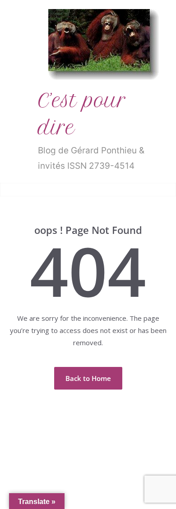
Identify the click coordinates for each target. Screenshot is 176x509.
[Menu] (14, 189)
